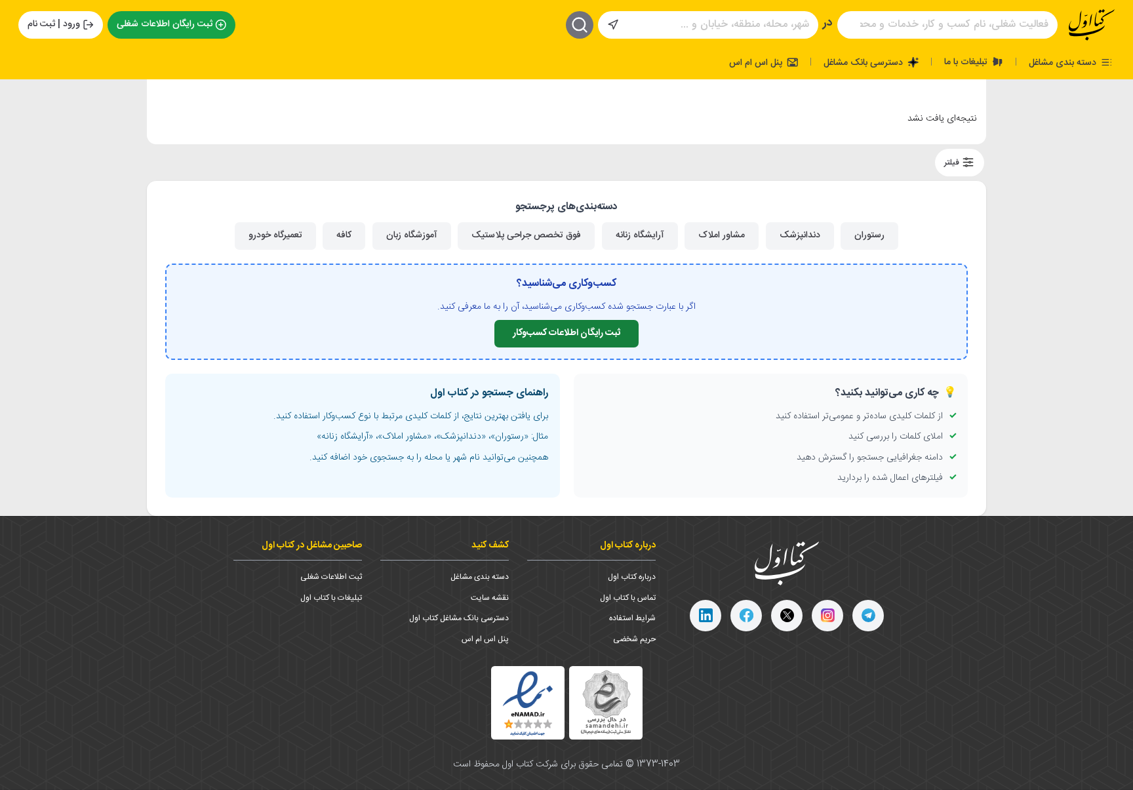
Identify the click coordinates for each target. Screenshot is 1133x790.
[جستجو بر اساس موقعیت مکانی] (613, 25)
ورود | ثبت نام (54, 24)
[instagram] (827, 615)
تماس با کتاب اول (628, 597)
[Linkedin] (705, 615)
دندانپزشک (800, 235)
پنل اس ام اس (757, 62)
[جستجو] (579, 25)
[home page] (1092, 25)
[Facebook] (746, 615)
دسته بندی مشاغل (1064, 62)
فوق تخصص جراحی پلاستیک (526, 235)
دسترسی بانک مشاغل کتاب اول (459, 618)
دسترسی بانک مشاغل (864, 62)
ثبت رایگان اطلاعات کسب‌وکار (566, 333)
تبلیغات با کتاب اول (331, 597)
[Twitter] (787, 615)
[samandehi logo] (605, 702)
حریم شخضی (634, 639)
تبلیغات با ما (967, 61)
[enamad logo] (527, 703)
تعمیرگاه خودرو (275, 235)
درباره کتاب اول (632, 576)
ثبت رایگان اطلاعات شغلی (164, 24)
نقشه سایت (490, 597)
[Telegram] (868, 615)
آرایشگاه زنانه (640, 235)
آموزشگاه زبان (411, 235)
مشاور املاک (721, 235)
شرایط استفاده (632, 618)
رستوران (869, 235)
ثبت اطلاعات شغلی (331, 576)
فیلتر (952, 162)
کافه (343, 235)
